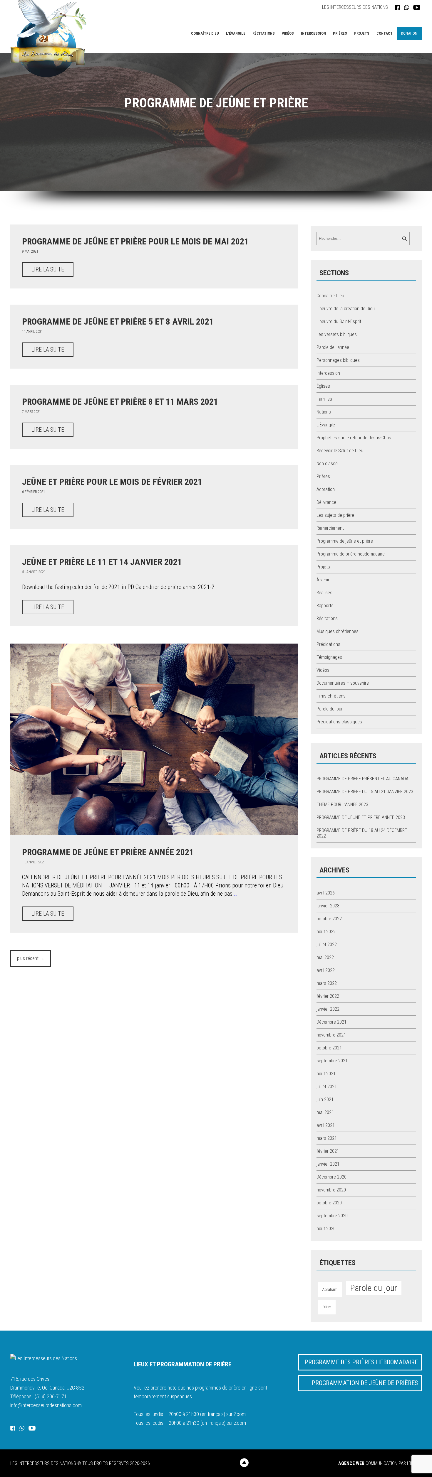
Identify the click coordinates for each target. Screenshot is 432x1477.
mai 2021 (325, 1112)
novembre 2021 (331, 1035)
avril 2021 (326, 1125)
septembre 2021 (332, 1061)
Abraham (329, 1289)
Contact (384, 33)
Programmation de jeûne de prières (365, 1383)
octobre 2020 (329, 1203)
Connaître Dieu (205, 33)
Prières (340, 33)
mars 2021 (327, 1138)
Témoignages (329, 657)
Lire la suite (47, 269)
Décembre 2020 (331, 1177)
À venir (323, 580)
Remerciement (330, 528)
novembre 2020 (331, 1190)
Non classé (327, 463)
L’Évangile (235, 33)
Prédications (328, 644)
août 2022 (326, 931)
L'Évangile (326, 425)
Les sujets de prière (335, 515)
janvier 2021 (328, 1164)
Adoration (326, 489)
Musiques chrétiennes (338, 631)
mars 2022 (327, 983)
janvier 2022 (328, 1009)
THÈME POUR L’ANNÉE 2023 (342, 804)
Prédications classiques (339, 722)
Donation (409, 33)
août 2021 (326, 1073)
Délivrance (326, 502)
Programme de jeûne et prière (345, 541)
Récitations (263, 33)
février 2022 (328, 996)
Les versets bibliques (337, 334)
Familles (324, 399)
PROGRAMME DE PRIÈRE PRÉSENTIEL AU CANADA (362, 778)
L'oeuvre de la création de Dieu (346, 308)
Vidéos (288, 33)
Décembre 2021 (331, 1022)
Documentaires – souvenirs (343, 683)
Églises (323, 386)
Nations (324, 412)
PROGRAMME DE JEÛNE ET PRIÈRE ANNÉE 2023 (361, 817)
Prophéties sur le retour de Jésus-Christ (355, 437)
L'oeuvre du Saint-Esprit (339, 321)
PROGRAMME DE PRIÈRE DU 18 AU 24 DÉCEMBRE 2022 (362, 833)
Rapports (325, 605)
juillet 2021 (327, 1086)
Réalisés (324, 592)
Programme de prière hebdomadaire (351, 554)
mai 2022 (325, 957)
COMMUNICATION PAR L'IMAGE (380, 1463)
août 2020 (326, 1228)
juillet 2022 (327, 944)
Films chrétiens (331, 696)
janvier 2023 (328, 906)
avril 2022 (326, 970)
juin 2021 (325, 1099)
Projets (361, 33)
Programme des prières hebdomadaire (361, 1362)
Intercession (313, 33)
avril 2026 (326, 893)
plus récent (30, 958)
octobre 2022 (329, 918)
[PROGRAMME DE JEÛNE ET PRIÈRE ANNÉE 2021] (154, 834)
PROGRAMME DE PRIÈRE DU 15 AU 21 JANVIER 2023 (365, 791)
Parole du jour (330, 709)
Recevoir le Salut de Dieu (340, 450)
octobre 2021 (329, 1048)
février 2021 (328, 1151)
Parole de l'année (333, 347)
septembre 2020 (332, 1215)
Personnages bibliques (338, 360)
